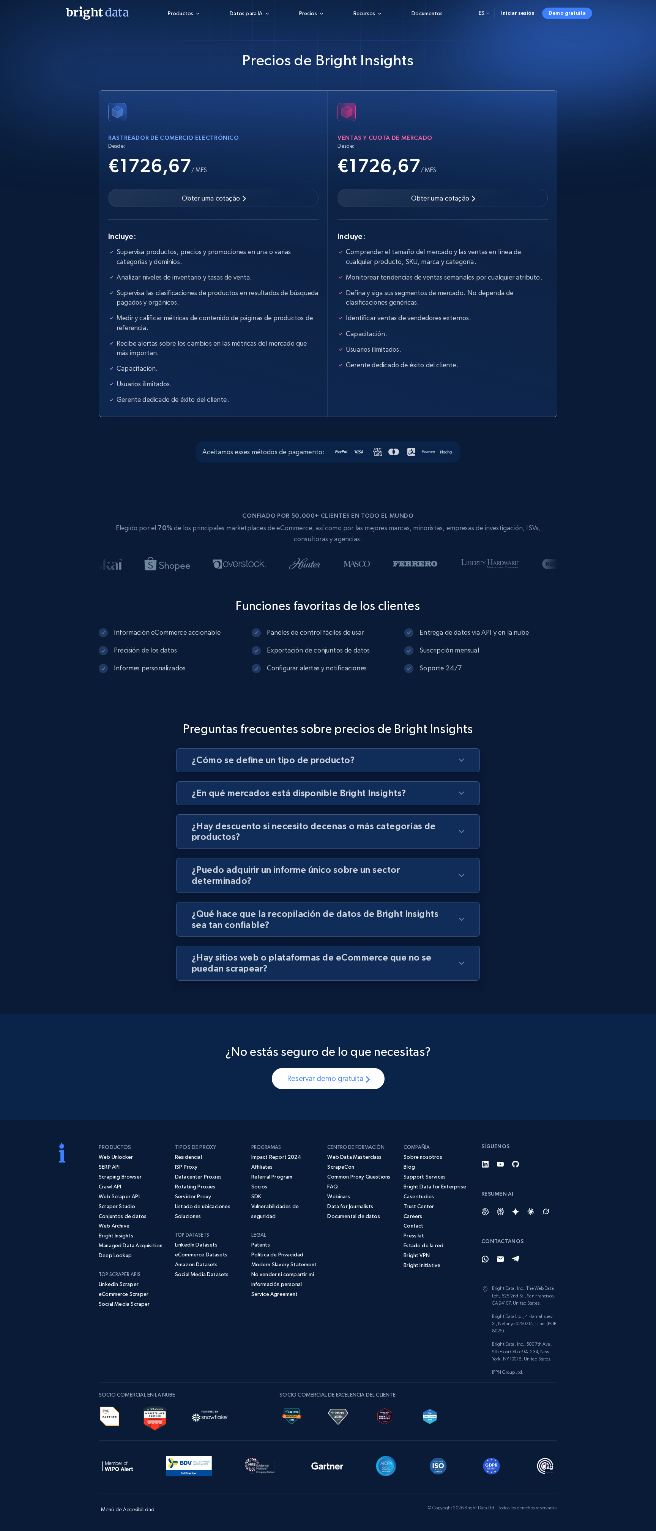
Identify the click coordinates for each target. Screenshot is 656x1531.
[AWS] (109, 1415)
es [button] (481, 13)
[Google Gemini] (515, 1211)
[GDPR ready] (491, 1465)
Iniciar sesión (518, 13)
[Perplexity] (500, 1211)
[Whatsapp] (485, 1259)
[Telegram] (515, 1259)
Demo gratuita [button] (567, 13)
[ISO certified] (438, 1465)
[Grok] (546, 1211)
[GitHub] (515, 1164)
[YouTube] (500, 1164)
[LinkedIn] (485, 1164)
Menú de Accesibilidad (128, 1509)
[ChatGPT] (485, 1211)
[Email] (500, 1259)
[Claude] (530, 1211)
